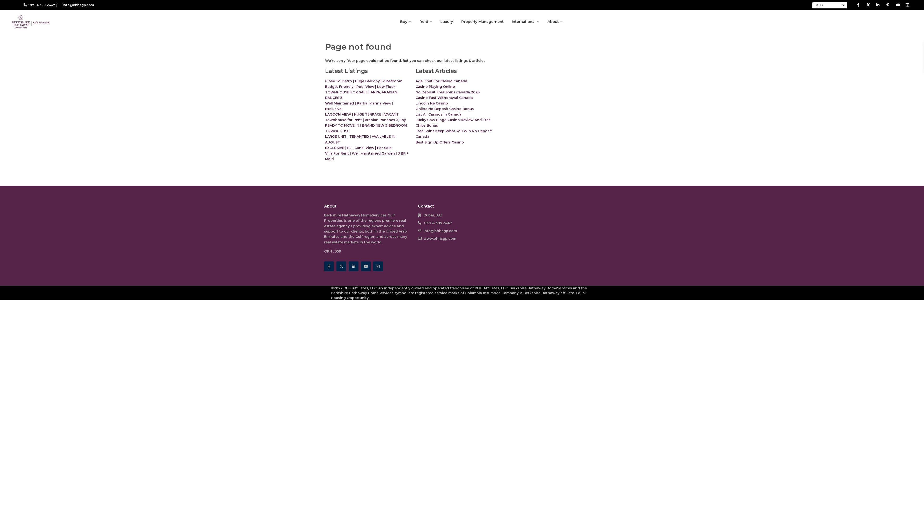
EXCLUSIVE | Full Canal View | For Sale (358, 148)
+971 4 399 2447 (41, 5)
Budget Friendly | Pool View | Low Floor (360, 86)
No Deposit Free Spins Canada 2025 (448, 92)
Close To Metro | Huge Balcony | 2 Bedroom (363, 81)
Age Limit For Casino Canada (441, 81)
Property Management (482, 21)
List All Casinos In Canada (439, 114)
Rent (423, 21)
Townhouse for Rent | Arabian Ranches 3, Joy (365, 120)
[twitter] (868, 5)
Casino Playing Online (435, 86)
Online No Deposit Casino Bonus (445, 109)
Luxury (446, 21)
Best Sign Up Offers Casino (440, 142)
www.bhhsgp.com (440, 238)
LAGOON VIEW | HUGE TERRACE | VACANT (362, 114)
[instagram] (907, 5)
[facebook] (858, 5)
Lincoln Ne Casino (432, 103)
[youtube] (898, 5)
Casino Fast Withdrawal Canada (444, 98)
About (553, 21)
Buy (403, 21)
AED (819, 5)
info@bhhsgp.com (440, 231)
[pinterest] (888, 5)
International (523, 21)
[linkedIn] (878, 5)
